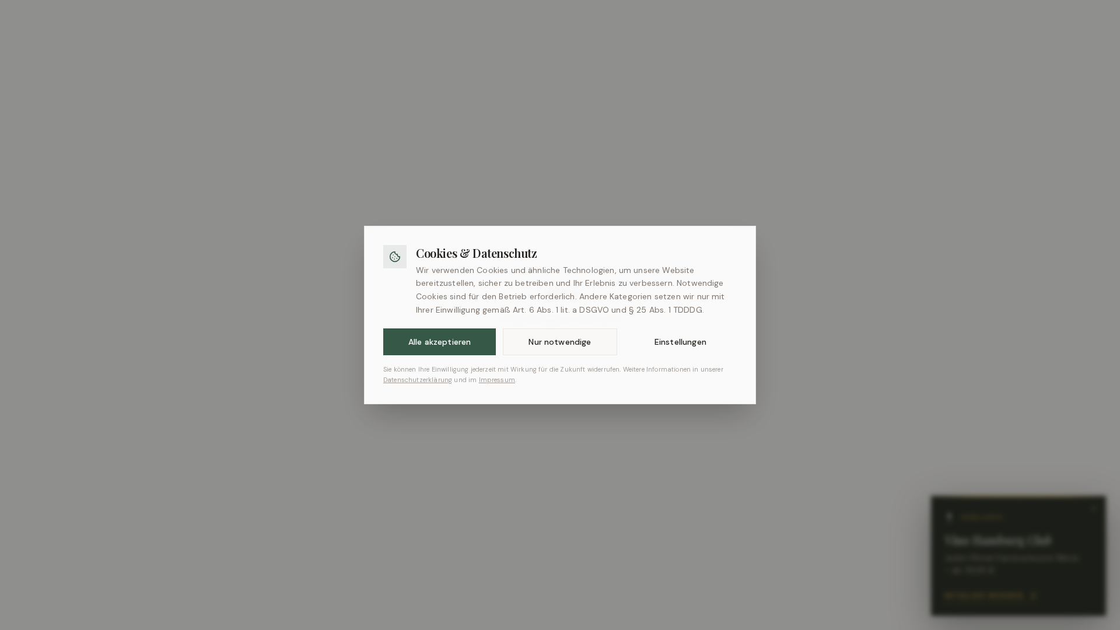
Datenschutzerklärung (417, 380)
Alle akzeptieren (439, 342)
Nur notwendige (559, 342)
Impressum (497, 380)
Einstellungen (680, 342)
